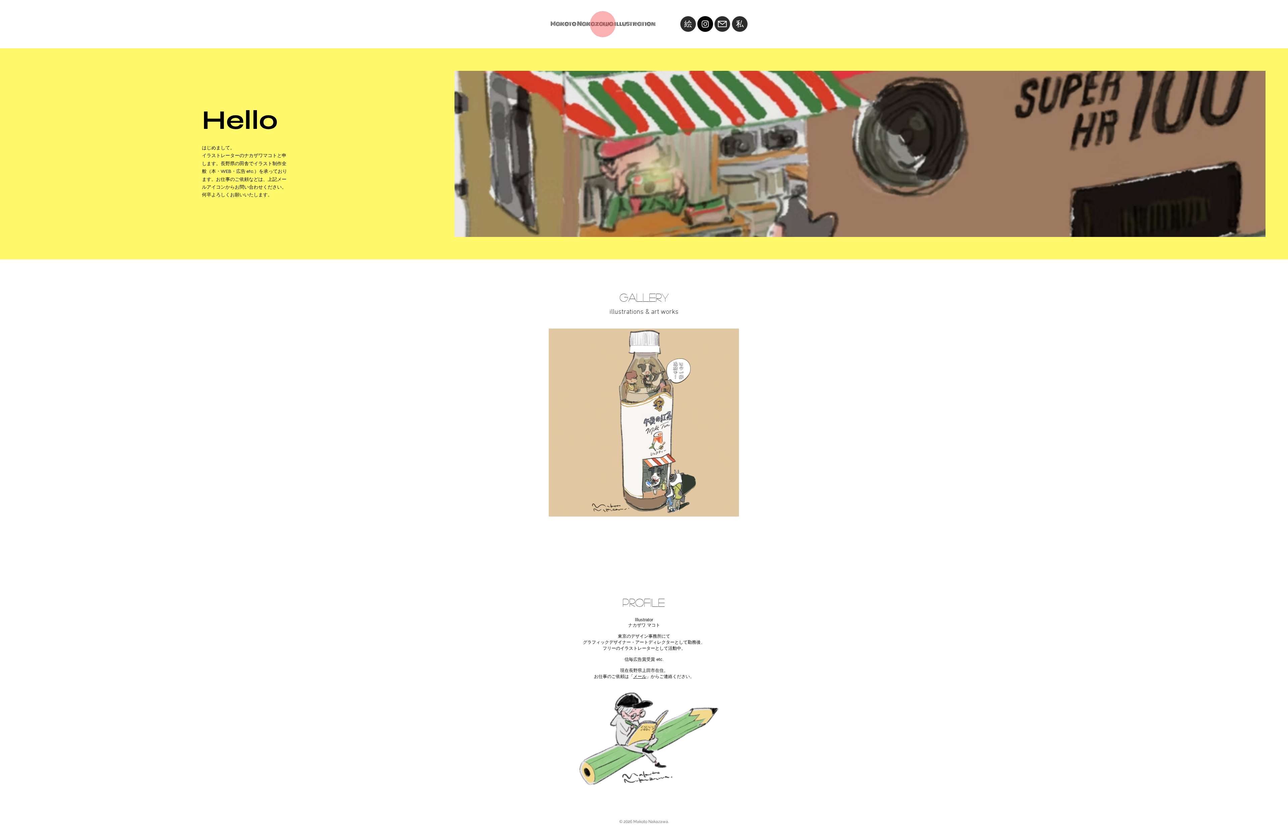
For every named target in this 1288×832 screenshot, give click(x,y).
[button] (644, 423)
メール (639, 676)
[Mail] (722, 24)
